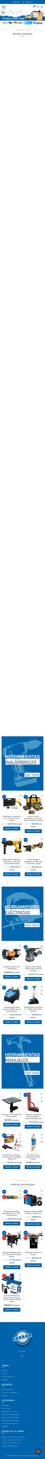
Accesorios (5, 1405)
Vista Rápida (20, 803)
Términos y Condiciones (10, 1392)
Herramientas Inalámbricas (10, 1414)
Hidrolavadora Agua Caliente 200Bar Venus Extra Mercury (12, 1009)
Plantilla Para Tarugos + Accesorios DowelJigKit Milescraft (12, 1157)
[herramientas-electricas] (22, 914)
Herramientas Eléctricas (9, 1411)
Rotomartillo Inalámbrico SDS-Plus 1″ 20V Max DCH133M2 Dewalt (11, 861)
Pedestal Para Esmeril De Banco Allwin (12, 1115)
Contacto (5, 1395)
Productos (5, 1379)
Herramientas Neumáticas (10, 1417)
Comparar (20, 799)
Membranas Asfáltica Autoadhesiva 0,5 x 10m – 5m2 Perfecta (12, 1213)
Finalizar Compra (7, 1376)
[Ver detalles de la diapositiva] (22, 15)
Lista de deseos (34, 6)
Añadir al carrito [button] (12, 828)
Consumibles (6, 1408)
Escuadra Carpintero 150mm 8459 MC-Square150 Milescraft (33, 1116)
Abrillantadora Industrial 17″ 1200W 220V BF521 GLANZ (33, 1009)
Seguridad (5, 1426)
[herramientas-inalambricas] (22, 763)
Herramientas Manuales (9, 1423)
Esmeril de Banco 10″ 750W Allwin (11, 968)
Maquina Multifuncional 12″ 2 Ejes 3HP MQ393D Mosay (11, 1254)
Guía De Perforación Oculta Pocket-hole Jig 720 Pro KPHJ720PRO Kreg (12, 1298)
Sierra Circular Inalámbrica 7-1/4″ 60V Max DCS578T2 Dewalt (33, 818)
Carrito (4, 1373)
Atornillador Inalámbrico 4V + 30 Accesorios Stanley (12, 818)
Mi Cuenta (5, 1370)
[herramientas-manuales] (22, 1061)
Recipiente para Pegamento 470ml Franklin (33, 1157)
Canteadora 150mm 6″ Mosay (33, 1253)
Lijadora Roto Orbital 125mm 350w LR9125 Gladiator (33, 969)
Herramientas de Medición (10, 1420)
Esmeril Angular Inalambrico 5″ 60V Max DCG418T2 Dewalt (33, 861)
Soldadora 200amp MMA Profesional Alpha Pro (33, 1212)
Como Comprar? (7, 1389)
